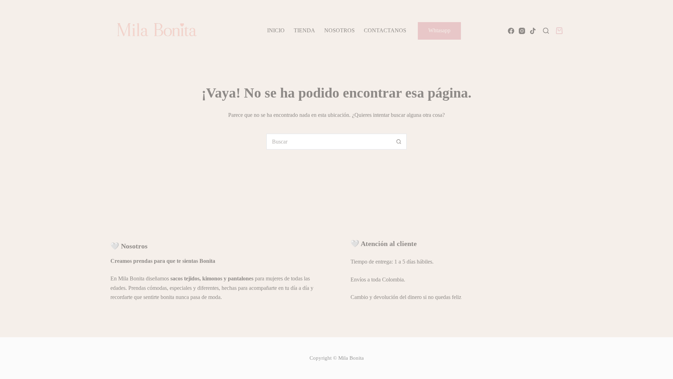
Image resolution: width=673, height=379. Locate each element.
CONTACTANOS (385, 30)
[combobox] (329, 141)
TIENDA (304, 30)
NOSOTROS (339, 30)
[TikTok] (533, 31)
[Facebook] (511, 31)
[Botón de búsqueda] (398, 141)
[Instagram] (522, 31)
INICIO (276, 30)
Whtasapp (439, 30)
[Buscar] (546, 31)
